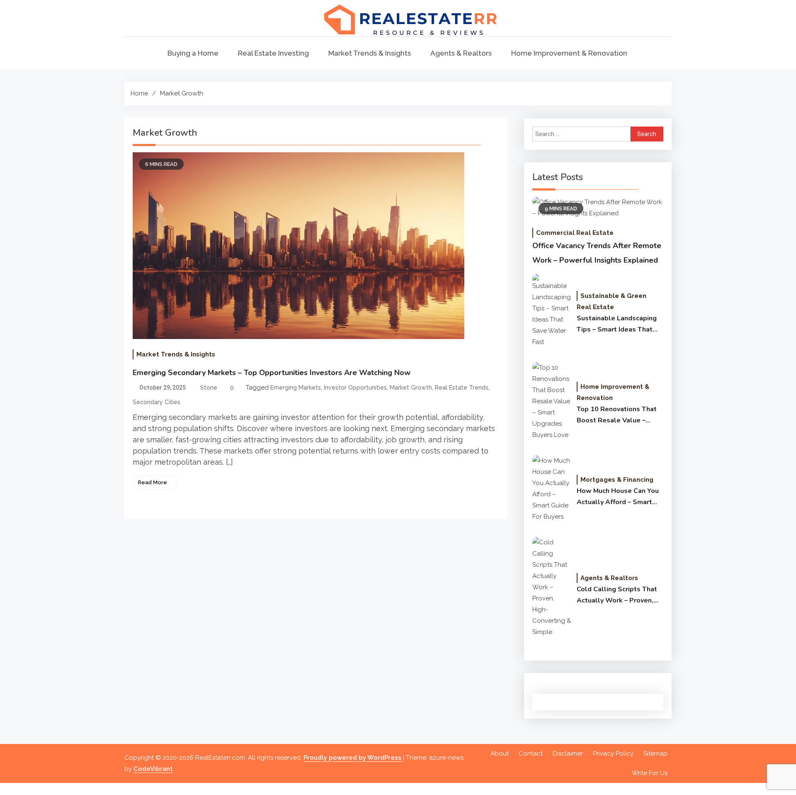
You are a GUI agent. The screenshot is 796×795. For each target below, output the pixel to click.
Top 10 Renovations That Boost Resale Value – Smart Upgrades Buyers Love (617, 415)
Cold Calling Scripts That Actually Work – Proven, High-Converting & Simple (618, 595)
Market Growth (411, 387)
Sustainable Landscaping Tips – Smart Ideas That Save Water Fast (617, 324)
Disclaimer (568, 753)
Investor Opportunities (355, 387)
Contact (531, 753)
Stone (208, 387)
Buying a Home (192, 53)
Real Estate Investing (273, 53)
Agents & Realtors (461, 53)
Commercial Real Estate (575, 233)
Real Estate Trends (461, 387)
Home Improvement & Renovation (569, 53)
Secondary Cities (156, 402)
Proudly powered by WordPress (353, 757)
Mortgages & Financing (616, 479)
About (499, 753)
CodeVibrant (152, 769)
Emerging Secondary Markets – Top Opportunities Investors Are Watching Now (271, 373)
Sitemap (655, 753)
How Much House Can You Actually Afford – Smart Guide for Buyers (618, 497)
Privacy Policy (613, 753)
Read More (152, 482)
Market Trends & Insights (369, 53)
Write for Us (649, 773)
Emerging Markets (295, 387)
